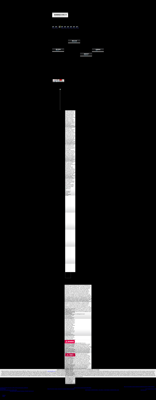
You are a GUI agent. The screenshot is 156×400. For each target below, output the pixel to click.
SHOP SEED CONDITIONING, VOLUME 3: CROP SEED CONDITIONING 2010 (102, 389)
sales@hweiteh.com (51, 371)
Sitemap (4, 395)
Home (3, 396)
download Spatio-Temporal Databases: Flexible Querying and (22, 391)
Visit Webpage (3, 388)
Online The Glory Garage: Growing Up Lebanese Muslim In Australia (60, 388)
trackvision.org (143, 389)
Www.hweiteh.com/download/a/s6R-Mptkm (82, 387)
